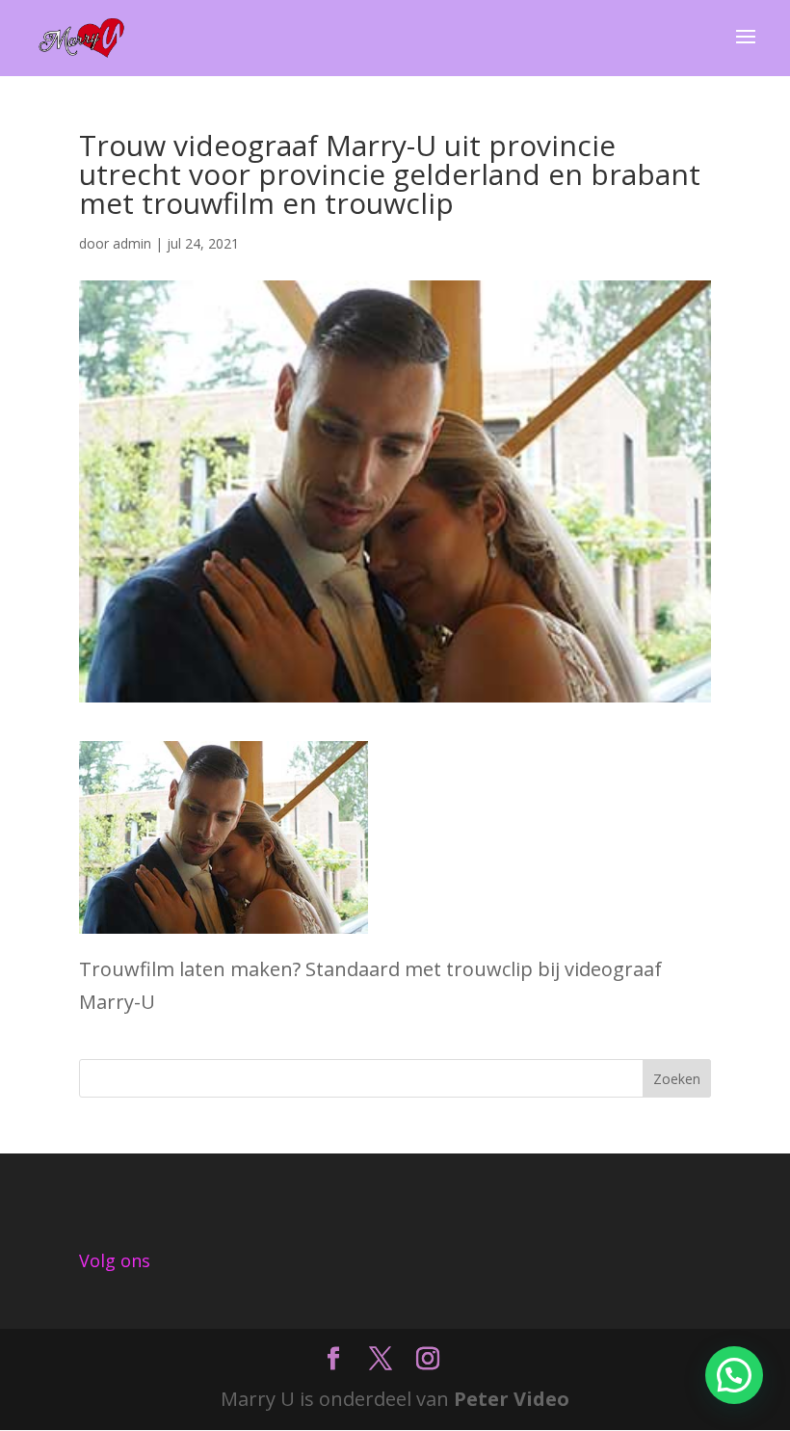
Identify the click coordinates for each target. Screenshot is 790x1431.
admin (132, 243)
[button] (734, 1375)
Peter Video (511, 1399)
